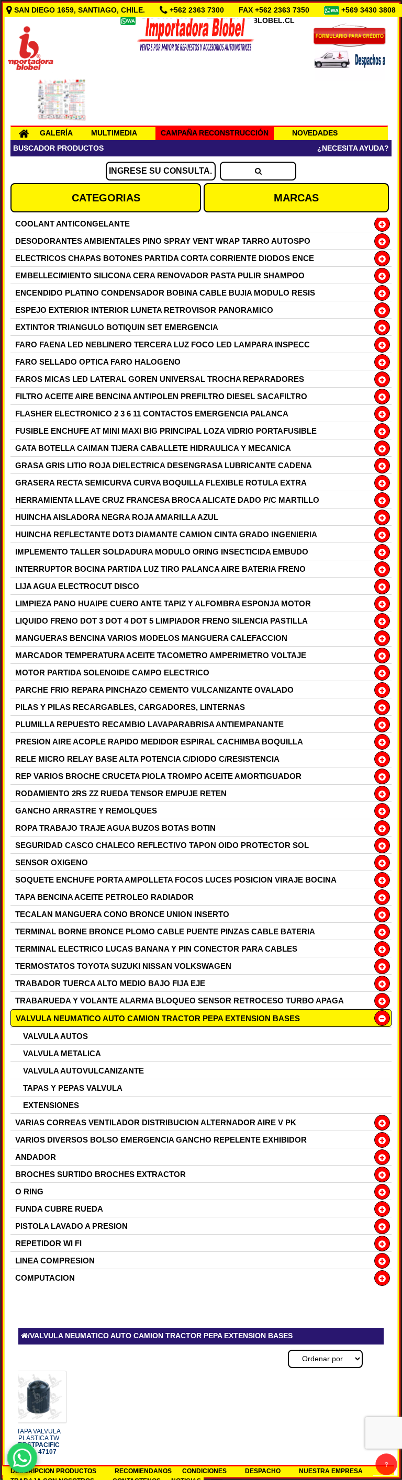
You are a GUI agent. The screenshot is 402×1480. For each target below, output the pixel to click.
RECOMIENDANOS (143, 1471)
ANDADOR (35, 1157)
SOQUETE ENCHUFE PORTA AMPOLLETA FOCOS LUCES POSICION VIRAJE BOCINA (176, 879)
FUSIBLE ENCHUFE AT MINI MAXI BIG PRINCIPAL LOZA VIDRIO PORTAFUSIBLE (166, 430)
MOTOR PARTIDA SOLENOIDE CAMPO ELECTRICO (112, 672)
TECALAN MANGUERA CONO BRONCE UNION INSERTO (122, 914)
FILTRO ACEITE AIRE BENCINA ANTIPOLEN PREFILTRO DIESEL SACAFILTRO (161, 396)
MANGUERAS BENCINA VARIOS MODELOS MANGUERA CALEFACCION (151, 638)
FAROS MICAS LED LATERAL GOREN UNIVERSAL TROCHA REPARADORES (159, 379)
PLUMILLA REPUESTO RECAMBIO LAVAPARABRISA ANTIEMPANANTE (149, 724)
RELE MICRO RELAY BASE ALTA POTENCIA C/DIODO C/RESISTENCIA (147, 758)
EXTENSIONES (51, 1105)
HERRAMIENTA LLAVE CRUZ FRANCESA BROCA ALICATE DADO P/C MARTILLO (167, 499)
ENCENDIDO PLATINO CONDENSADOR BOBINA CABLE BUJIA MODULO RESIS (165, 292)
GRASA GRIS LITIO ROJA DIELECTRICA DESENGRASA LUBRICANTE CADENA (163, 465)
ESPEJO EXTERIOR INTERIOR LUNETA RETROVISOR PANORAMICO (144, 310)
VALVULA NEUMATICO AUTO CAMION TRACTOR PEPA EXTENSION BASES (158, 1018)
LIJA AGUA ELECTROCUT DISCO (77, 586)
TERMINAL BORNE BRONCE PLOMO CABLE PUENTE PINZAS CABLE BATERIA (165, 931)
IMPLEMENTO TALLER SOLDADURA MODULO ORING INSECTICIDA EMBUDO (161, 551)
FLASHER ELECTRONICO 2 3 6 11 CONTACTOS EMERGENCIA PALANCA (151, 413)
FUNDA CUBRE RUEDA (59, 1208)
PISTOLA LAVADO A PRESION (71, 1226)
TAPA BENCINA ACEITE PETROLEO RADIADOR (104, 896)
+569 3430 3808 (369, 10)
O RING (29, 1191)
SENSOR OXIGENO (51, 862)
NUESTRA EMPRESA (331, 1471)
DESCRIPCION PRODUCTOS (53, 1471)
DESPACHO (263, 1471)
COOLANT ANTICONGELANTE (72, 223)
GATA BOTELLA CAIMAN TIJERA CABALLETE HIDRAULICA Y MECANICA (153, 448)
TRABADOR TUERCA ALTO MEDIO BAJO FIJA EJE (110, 983)
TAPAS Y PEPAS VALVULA (72, 1087)
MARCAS (296, 198)
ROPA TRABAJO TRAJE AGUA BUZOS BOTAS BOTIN (115, 827)
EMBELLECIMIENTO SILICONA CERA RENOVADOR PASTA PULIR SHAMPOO (160, 275)
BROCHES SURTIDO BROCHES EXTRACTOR (100, 1174)
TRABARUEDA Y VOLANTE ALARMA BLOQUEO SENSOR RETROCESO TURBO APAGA (179, 1000)
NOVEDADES (315, 133)
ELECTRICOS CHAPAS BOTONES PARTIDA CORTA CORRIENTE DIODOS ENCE (164, 258)
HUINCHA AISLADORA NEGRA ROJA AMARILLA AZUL (116, 517)
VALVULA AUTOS (55, 1036)
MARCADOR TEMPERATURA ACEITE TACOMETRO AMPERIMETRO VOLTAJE (160, 655)
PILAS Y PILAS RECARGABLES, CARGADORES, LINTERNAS (130, 707)
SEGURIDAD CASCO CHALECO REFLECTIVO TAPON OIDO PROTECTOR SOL (162, 845)
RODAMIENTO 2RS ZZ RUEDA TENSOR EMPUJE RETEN (121, 793)
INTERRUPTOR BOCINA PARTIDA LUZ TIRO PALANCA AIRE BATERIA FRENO (160, 568)
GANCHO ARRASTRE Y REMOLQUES (86, 810)
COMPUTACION (45, 1277)
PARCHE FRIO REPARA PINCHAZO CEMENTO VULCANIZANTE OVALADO (154, 689)
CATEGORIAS (106, 198)
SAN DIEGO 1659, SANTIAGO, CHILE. (79, 10)
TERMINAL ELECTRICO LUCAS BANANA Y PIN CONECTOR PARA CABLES (156, 948)
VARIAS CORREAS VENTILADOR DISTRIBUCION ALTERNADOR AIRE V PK (155, 1122)
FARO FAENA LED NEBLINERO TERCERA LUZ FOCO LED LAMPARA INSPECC (162, 344)
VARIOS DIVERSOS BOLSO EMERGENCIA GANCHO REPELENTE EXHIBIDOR (161, 1139)
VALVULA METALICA (62, 1053)
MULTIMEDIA (114, 133)
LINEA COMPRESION (55, 1260)
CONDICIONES (204, 1471)
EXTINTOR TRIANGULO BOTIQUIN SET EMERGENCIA (116, 327)
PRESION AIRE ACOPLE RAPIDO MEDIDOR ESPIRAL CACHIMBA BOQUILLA (159, 741)
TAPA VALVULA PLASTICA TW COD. (39, 1442)
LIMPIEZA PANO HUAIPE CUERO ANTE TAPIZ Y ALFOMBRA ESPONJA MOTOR (163, 603)
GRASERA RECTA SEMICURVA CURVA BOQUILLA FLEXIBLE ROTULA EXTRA (161, 482)
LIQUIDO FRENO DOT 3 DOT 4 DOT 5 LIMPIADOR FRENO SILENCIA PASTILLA (161, 620)
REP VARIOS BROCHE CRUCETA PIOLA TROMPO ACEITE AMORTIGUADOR (158, 776)
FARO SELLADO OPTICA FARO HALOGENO (98, 361)
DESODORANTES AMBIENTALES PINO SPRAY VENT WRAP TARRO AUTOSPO (162, 240)
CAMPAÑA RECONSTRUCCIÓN (215, 133)
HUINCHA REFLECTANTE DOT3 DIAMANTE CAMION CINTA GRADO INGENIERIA (166, 534)
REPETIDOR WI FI (48, 1243)
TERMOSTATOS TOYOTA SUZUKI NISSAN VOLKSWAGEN (123, 966)
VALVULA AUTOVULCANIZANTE (83, 1070)
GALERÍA (56, 133)
